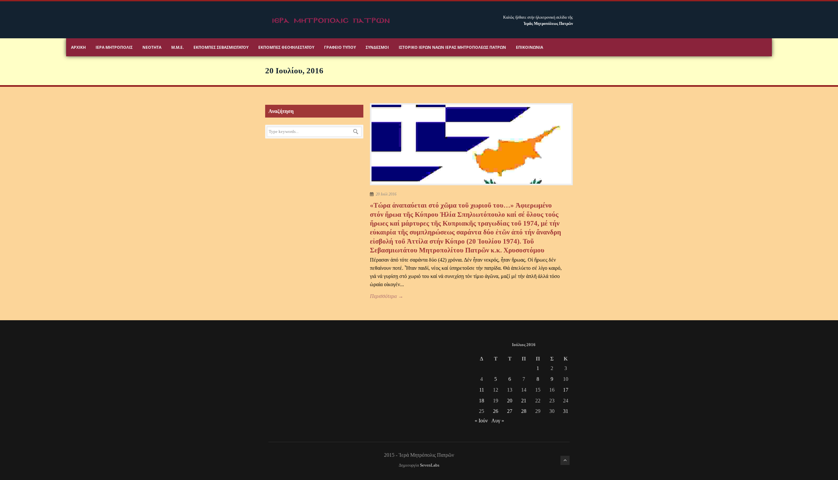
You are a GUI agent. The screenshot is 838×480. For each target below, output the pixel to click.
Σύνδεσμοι (377, 47)
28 (523, 411)
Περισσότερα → (386, 296)
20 (509, 400)
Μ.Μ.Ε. (177, 47)
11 (481, 390)
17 (565, 390)
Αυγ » (497, 420)
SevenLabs (429, 465)
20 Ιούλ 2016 (386, 194)
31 (565, 411)
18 (481, 400)
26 (495, 411)
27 (509, 411)
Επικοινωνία (529, 47)
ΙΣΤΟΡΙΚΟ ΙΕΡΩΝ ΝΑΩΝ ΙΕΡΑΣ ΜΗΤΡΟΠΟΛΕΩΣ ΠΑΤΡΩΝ (452, 47)
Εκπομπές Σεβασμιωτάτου (220, 47)
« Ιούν (481, 420)
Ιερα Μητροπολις (114, 47)
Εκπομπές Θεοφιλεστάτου (286, 47)
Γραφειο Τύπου (340, 47)
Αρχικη (78, 47)
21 (523, 400)
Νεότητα (151, 47)
